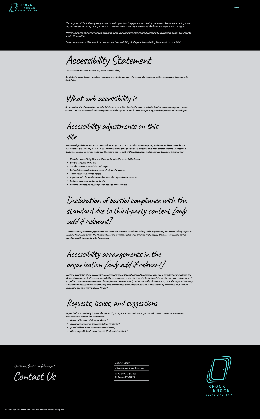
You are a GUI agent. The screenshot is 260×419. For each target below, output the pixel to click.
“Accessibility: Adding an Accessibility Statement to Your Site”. (148, 42)
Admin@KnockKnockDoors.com (129, 368)
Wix (62, 409)
